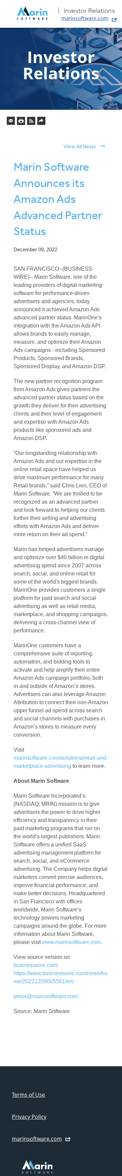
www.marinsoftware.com (71, 942)
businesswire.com (35, 965)
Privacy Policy (29, 1116)
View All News (79, 146)
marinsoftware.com (84, 18)
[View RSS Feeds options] (31, 122)
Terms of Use (28, 1094)
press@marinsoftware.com (46, 996)
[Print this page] (21, 122)
